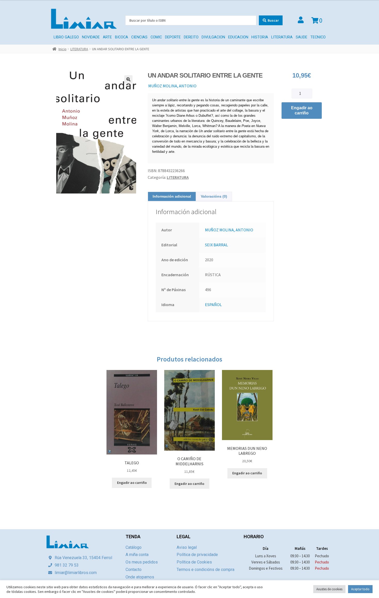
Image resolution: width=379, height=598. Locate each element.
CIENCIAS (139, 37)
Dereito (191, 37)
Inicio (63, 49)
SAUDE (301, 37)
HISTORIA (259, 37)
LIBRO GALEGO (66, 37)
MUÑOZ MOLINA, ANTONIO (172, 85)
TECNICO (318, 37)
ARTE (107, 37)
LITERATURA (282, 37)
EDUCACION (238, 37)
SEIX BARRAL (216, 244)
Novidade (91, 37)
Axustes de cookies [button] (329, 589)
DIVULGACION (213, 37)
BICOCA (121, 37)
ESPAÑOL (213, 304)
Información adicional (172, 196)
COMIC (156, 37)
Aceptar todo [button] (360, 589)
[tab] (172, 196)
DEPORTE (173, 37)
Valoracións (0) (214, 196)
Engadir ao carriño (301, 110)
